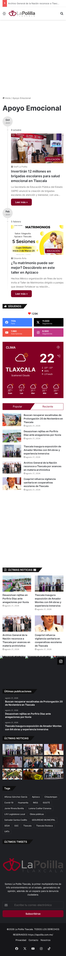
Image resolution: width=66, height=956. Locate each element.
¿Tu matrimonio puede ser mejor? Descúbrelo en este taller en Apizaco (33, 267)
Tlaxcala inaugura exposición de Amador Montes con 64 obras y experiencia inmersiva (42, 450)
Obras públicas (37, 814)
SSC (16, 825)
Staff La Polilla (20, 166)
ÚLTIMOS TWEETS (15, 841)
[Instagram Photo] (12, 668)
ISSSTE (46, 802)
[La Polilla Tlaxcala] (22, 13)
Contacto (33, 940)
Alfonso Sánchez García (15, 797)
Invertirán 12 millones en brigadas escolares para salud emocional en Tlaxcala (35, 176)
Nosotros (45, 940)
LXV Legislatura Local (14, 814)
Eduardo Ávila (20, 258)
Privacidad (21, 940)
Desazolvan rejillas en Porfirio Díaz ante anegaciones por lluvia (16, 599)
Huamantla (23, 802)
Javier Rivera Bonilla (14, 808)
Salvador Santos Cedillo (15, 820)
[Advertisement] (33, 56)
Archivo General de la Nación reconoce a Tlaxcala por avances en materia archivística (42, 466)
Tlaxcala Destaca (44, 825)
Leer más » (21, 202)
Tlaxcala (27, 825)
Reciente (47, 406)
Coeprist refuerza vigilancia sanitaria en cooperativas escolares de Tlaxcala (40, 482)
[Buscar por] (61, 14)
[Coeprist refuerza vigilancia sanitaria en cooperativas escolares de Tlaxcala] (12, 483)
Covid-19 (8, 802)
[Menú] (4, 14)
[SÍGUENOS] (61, 661)
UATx (6, 831)
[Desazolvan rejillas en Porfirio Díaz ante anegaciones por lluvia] (12, 436)
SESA (7, 825)
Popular (17, 406)
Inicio (8, 98)
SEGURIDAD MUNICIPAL (43, 820)
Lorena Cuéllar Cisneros (40, 808)
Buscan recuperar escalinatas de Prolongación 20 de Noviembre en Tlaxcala (43, 419)
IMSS (35, 802)
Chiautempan (51, 797)
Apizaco (36, 797)
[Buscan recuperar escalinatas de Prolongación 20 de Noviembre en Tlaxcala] (12, 419)
